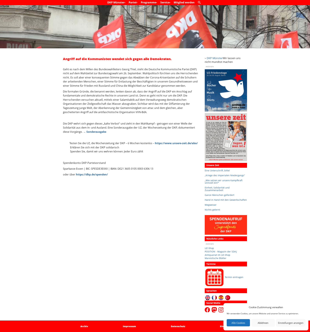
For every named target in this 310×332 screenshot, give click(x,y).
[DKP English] (208, 297)
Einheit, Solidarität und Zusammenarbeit (217, 188)
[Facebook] (208, 309)
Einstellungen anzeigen (290, 322)
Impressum (129, 326)
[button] (200, 2)
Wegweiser (211, 205)
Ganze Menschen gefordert (219, 195)
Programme (149, 2)
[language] (214, 297)
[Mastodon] (215, 309)
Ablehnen (263, 322)
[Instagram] (221, 309)
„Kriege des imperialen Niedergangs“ (225, 175)
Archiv (84, 326)
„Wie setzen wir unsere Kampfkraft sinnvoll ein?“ (224, 181)
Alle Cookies (238, 322)
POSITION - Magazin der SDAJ (221, 251)
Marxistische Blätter (215, 258)
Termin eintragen (234, 277)
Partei (133, 2)
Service (165, 2)
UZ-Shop (209, 248)
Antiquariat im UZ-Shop (217, 254)
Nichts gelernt (212, 209)
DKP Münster (116, 2)
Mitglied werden (184, 2)
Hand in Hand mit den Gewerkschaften (226, 200)
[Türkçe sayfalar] (228, 297)
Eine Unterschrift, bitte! (217, 170)
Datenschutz (178, 326)
